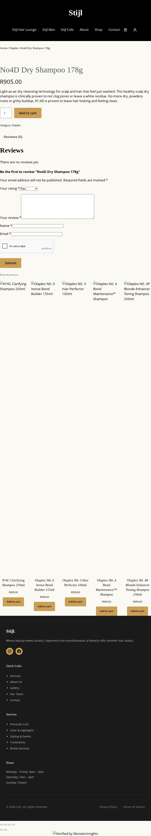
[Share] (9, 824)
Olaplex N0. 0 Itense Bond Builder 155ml (44, 585)
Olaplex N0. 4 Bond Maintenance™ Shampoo (106, 587)
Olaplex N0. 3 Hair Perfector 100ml (75, 582)
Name (6, 225)
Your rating (9, 188)
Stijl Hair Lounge (24, 29)
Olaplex (13, 48)
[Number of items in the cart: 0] (125, 30)
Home (3, 48)
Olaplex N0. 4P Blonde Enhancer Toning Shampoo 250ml (138, 587)
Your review (10, 217)
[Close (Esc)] (13, 824)
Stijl (75, 12)
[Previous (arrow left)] (1, 829)
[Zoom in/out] (1, 824)
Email (5, 233)
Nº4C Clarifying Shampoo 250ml (13, 582)
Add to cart (28, 113)
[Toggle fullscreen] (5, 824)
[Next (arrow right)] (5, 829)
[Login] (135, 30)
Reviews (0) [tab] (13, 136)
